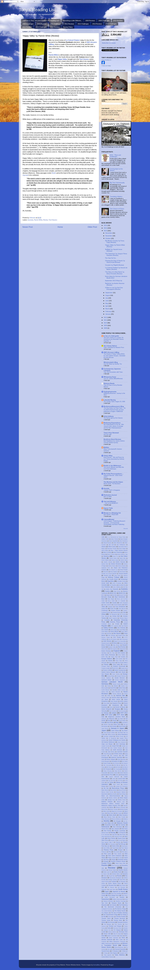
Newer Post (27, 227)
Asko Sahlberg (117, 587)
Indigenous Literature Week (116, 716)
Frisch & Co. (115, 668)
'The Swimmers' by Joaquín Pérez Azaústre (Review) (116, 254)
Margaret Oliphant (121, 792)
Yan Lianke (110, 949)
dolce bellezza (109, 416)
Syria (126, 899)
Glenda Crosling (116, 684)
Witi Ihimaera (117, 943)
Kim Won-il (125, 767)
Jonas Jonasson (121, 742)
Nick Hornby (107, 830)
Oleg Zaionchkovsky (107, 836)
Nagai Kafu (110, 823)
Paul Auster (125, 846)
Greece (116, 686)
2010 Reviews (118, 20)
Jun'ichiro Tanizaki (122, 751)
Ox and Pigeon (122, 840)
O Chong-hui (122, 832)
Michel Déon (105, 809)
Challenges (105, 610)
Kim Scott (118, 767)
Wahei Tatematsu (113, 937)
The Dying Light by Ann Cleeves (113, 418)
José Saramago (120, 744)
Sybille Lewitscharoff (118, 899)
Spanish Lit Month (119, 891)
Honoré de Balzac (120, 707)
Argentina (110, 581)
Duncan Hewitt (106, 637)
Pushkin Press (106, 863)
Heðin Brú (110, 695)
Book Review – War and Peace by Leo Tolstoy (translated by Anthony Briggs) (114, 459)
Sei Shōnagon (122, 881)
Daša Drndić (114, 629)
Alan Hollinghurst (121, 544)
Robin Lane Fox (107, 872)
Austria (107, 591)
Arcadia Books (113, 579)
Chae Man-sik (122, 608)
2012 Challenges (83, 24)
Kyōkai (117, 774)
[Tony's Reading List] (103, 63)
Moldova (125, 819)
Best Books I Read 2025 (111, 514)
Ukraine (126, 928)
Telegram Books (116, 903)
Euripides (123, 656)
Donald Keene (121, 635)
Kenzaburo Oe (116, 761)
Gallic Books (121, 672)
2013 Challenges (111, 24)
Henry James (124, 701)
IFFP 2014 (120, 715)
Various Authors (112, 931)
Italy (117, 722)
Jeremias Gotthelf (108, 736)
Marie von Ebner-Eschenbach (111, 796)
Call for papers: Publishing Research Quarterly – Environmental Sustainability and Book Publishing (114, 522)
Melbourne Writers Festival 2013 (113, 803)
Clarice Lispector (113, 618)
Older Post (92, 227)
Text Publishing (123, 905)
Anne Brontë (123, 571)
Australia (30, 220)
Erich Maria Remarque (108, 655)
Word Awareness (119, 947)
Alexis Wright (122, 548)
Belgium (108, 595)
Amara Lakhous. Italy (122, 554)
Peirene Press (108, 850)
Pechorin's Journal (110, 495)
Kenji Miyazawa (122, 759)
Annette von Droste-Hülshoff (109, 573)
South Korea (123, 889)
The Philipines (105, 912)
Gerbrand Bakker (107, 680)
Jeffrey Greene (111, 734)
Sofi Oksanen (121, 887)
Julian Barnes (111, 751)
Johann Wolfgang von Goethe (117, 740)
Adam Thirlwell (114, 539)
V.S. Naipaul (117, 930)
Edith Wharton (107, 641)
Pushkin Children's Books (118, 861)
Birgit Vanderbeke (120, 597)
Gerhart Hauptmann (120, 679)
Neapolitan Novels (110, 825)
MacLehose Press (118, 788)
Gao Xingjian (105, 674)
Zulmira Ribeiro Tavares (107, 956)
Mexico (111, 807)
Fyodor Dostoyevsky (120, 670)
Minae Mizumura (106, 819)
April (107, 306)
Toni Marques (107, 924)
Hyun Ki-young (122, 711)
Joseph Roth (115, 746)
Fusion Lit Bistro (107, 670)
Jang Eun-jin (105, 728)
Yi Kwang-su (115, 951)
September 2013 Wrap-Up (113, 280)
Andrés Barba (124, 560)
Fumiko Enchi (124, 668)
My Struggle (117, 821)
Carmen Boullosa (117, 604)
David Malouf (122, 629)
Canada (114, 602)
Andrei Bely (122, 558)
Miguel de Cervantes (117, 811)
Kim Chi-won (116, 763)
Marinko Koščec (113, 797)
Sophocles (104, 889)
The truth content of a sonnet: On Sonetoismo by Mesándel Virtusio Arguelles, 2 (114, 339)
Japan (104, 730)
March (107, 308)
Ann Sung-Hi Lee (113, 569)
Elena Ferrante (106, 645)
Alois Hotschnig (117, 552)
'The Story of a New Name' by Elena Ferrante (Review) (114, 272)
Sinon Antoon (122, 885)
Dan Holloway (121, 627)
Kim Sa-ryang (110, 767)
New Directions (117, 827)
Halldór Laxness (121, 689)
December (109, 233)
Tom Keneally (111, 922)
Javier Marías (115, 730)
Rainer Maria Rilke (120, 863)
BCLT (103, 595)
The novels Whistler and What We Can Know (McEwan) (114, 468)
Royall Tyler (112, 875)
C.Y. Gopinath (121, 600)
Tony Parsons (118, 924)
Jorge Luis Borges (107, 744)
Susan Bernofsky (110, 897)
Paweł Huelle (115, 848)
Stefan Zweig (105, 893)
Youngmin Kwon (123, 953)
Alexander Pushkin (112, 548)
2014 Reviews (27, 27)
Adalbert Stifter (105, 539)
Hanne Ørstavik (115, 691)
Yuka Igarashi (107, 955)
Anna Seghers (113, 571)
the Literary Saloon (110, 346)
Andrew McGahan (116, 564)
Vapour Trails (108, 508)
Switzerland (105, 899)
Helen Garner (116, 699)
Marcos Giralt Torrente (107, 792)
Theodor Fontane (121, 916)
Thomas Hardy (106, 920)
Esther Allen (105, 656)
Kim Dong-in (124, 763)
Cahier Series (105, 602)
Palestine (118, 842)
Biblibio (106, 447)
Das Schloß (105, 629)
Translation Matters (116, 196)
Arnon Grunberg (116, 583)
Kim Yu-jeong (116, 769)
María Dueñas (113, 794)
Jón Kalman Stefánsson (108, 742)
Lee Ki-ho (120, 780)
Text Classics (53, 220)
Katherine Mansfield (116, 757)
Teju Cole (105, 903)
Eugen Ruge (114, 656)
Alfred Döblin (105, 550)
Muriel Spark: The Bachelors (112, 483)
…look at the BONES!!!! (111, 503)
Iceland (114, 713)
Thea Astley (111, 916)
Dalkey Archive (108, 627)
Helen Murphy (114, 701)
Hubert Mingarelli (107, 709)
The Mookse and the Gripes (113, 482)
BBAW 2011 (122, 593)
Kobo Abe (125, 769)
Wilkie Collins (119, 939)
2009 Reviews (90, 20)
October (108, 238)
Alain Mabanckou (118, 542)
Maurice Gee (121, 801)
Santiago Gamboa (112, 879)
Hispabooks (115, 705)
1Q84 (103, 537)
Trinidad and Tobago (115, 926)
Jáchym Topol (107, 724)
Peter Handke (118, 853)
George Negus (110, 676)
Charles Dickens (115, 610)
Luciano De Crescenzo (122, 786)
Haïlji (113, 689)
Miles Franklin (121, 817)
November (109, 236)
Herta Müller (107, 703)
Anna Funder (124, 569)
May (107, 303)
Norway (113, 832)
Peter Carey (107, 853)
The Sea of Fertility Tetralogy (119, 912)
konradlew (96, 965)
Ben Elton (114, 595)
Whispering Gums (110, 377)
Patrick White (38, 220)
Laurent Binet (122, 778)
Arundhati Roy (122, 585)
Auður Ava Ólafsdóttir (112, 589)
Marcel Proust (122, 790)
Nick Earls (125, 828)
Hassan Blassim (116, 693)
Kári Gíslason (114, 755)
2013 (105, 230)
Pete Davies (116, 851)
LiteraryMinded (109, 519)
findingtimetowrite (110, 391)
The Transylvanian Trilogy (110, 914)
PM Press (106, 859)
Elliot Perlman (122, 647)
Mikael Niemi (110, 813)
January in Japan (117, 728)
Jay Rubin (125, 730)
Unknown (32, 217)
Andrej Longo (114, 560)
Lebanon (104, 780)
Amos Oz (115, 556)
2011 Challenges (55, 24)
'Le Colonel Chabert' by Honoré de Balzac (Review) (116, 268)
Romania (125, 874)
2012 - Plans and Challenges (115, 155)
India (103, 716)
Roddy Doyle (117, 872)
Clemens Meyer (123, 618)
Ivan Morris (125, 722)
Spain (107, 891)
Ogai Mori (114, 834)
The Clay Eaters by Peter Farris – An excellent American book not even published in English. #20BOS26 (115, 409)
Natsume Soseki (122, 823)
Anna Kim (105, 571)
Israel (103, 722)
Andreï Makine (105, 560)
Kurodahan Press (108, 774)
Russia (119, 876)
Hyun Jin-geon (112, 711)
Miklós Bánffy (113, 815)
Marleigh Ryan (111, 799)
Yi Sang (106, 953)
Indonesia (104, 718)
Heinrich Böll (120, 695)
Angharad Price (106, 567)
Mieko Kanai (106, 811)
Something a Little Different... (72, 20)
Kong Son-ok (118, 771)
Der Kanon (117, 633)
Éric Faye (112, 653)
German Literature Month (112, 682)
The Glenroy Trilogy (120, 909)
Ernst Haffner (121, 654)
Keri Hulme (125, 761)
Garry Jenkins (116, 674)
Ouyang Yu (113, 840)
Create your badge (106, 65)
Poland (113, 859)
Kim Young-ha (107, 769)
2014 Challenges (41, 27)
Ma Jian (106, 788)
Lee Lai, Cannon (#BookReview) (113, 378)
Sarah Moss (122, 879)
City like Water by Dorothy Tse (113, 364)
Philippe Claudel (112, 857)
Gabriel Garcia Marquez (108, 672)
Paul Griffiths (106, 848)
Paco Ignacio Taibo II (107, 842)
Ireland (114, 720)
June (107, 300)
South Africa (112, 889)
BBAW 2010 (113, 593)
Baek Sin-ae (117, 591)
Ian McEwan (105, 713)
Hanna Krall (105, 691)
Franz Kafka (116, 664)
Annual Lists (107, 575)
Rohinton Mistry (116, 874)
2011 (105, 320)
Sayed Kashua (105, 881)
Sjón (103, 887)
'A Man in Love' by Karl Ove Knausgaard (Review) (114, 288)
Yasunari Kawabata (120, 949)
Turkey (109, 928)
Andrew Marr (105, 564)
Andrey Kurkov (112, 565)
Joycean (25, 175)
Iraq (109, 720)
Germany (105, 684)
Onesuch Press (118, 836)
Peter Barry (125, 851)
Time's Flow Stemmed (111, 433)
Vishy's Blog (108, 455)
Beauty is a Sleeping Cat (112, 513)
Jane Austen (113, 726)
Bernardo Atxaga (106, 597)
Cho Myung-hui (113, 614)
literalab (106, 488)
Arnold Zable (105, 583)
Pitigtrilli (126, 857)
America (106, 556)
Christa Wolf (116, 616)
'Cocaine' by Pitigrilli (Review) (114, 265)
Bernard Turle (122, 595)
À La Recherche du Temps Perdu (116, 537)
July (106, 298)
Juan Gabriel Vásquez (116, 748)
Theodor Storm (106, 918)
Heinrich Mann (116, 697)
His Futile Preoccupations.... (113, 474)
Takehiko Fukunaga (121, 901)
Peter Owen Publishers (115, 855)
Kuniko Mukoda (124, 772)
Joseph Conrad (105, 746)
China (103, 614)
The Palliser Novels (120, 911)
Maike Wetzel (105, 790)
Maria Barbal (105, 794)
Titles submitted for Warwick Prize (114, 347)
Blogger (111, 965)
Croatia (117, 624)
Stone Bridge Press (113, 895)
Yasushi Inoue (105, 951)
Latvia (113, 778)
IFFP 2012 (124, 713)
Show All (126, 528)
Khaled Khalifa (106, 763)
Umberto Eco (107, 930)
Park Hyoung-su (112, 844)
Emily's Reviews (106, 651)
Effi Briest (114, 643)
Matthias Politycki (107, 801)
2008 (105, 328)
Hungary (117, 709)
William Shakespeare (107, 943)
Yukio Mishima (120, 955)
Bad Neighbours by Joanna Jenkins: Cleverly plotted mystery (114, 441)
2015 (105, 225)
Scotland (113, 881)
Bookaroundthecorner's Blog (114, 406)
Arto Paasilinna (113, 585)
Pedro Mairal (124, 848)
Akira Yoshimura (123, 541)
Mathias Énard (121, 799)
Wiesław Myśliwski (107, 939)
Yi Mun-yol (125, 951)
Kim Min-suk (117, 765)
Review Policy (68, 27)
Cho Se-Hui (123, 614)
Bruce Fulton (111, 600)
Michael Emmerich (120, 807)
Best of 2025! (108, 496)
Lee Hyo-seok (112, 780)
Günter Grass (122, 688)
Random (105, 865)
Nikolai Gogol (105, 832)
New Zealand (115, 828)
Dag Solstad (124, 625)
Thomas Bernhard (119, 918)
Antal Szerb (117, 575)
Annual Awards (123, 573)
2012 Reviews (69, 24)
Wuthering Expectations (112, 423)
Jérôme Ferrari (119, 736)
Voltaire (121, 935)
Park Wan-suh (105, 846)
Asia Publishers (106, 587)
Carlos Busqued (123, 602)
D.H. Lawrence (115, 625)
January (108, 314)
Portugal (106, 861)
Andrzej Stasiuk (122, 565)
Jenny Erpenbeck (123, 734)
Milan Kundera (123, 815)
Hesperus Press (116, 703)
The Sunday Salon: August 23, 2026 (114, 401)
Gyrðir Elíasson (106, 689)
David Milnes (105, 631)
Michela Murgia (124, 809)
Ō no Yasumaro (106, 834)
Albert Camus (112, 546)
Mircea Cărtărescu (116, 819)
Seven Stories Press (114, 883)
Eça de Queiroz (113, 639)
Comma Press (115, 622)
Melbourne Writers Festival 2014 (111, 805)
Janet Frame (122, 726)
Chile (124, 612)
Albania (104, 546)
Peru (110, 852)
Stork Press (124, 895)
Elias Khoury (116, 645)
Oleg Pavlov (122, 834)
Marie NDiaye (122, 794)
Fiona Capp (119, 660)
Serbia (103, 883)
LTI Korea (110, 786)
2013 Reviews (97, 24)
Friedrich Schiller (106, 668)
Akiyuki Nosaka (107, 542)
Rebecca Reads (109, 383)
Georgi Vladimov (106, 678)
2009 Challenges (104, 20)
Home (60, 227)
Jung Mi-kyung (107, 753)
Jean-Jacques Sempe (109, 732)
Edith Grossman (123, 639)
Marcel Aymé (113, 790)
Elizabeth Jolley (112, 647)
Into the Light (107, 434)
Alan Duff (111, 544)
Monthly (106, 821)
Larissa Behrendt (114, 776)
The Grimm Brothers (107, 910)
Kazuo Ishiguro (111, 759)
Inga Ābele (120, 718)
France (106, 664)
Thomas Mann (118, 920)
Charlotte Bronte (117, 612)
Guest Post (113, 688)
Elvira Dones (105, 648)
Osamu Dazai (122, 838)
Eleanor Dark (122, 643)
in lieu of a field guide (111, 336)
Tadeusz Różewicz (108, 901)
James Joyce (117, 724)
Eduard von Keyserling (120, 641)
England (116, 651)
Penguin (120, 850)
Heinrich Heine (105, 697)
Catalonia (110, 606)
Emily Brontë (122, 648)
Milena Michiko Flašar (109, 817)
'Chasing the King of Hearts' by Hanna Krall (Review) (115, 261)
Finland (110, 660)
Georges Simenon (121, 676)
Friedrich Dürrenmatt (119, 666)
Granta (109, 686)
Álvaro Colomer (111, 554)
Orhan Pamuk (111, 838)
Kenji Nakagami (105, 761)
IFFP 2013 (108, 715)
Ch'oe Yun (113, 608)
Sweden (122, 897)
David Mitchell (115, 631)
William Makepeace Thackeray (117, 941)
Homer (111, 707)
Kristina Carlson (114, 772)
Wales (123, 937)
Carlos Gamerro (107, 604)
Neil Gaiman (121, 825)
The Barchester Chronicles (112, 907)
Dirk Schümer (111, 635)
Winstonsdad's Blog (111, 362)
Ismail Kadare (122, 720)
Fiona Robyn (112, 662)
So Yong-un (111, 887)
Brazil (103, 599)
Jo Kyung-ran (112, 738)
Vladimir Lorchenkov (112, 935)
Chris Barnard (105, 616)
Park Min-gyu (122, 844)
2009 (105, 325)
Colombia (107, 620)
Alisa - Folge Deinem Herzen (119, 550)
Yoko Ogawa (113, 953)
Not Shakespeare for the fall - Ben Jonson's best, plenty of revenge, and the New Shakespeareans (114, 426)
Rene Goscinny (115, 865)
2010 (105, 323)
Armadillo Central (121, 581)
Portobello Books (123, 859)
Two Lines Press (117, 928)
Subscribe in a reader (109, 43)
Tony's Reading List (37, 9)
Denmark (109, 633)
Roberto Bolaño (123, 870)
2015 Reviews (55, 27)
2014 (105, 228)
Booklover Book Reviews (112, 439)
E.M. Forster (117, 637)
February (108, 311)
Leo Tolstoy (110, 782)
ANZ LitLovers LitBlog (111, 352)
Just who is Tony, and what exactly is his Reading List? (41, 20)
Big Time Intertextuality (117, 182)
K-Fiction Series (117, 753)
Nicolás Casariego (119, 830)
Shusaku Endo (112, 885)
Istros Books (110, 722)
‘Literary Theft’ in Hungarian (112, 490)
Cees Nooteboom (120, 606)
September (109, 292)
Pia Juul (120, 857)
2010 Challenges (28, 24)
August (107, 295)
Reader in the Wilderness (112, 465)
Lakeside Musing (110, 400)
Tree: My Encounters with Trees (113, 372)
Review (45, 220)
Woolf (54, 173)
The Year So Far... (111, 258)
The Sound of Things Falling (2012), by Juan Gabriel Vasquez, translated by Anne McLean (114, 355)
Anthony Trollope (113, 577)
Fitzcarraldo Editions (122, 662)
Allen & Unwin (107, 552)
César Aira (105, 608)
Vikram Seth (107, 934)
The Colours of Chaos (117, 208)
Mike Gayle (118, 813)
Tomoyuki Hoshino (122, 922)
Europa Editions (107, 658)
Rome (105, 875)
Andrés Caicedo (108, 562)
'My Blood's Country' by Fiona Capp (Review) (114, 241)
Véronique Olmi (123, 932)
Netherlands (105, 827)
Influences (112, 718)
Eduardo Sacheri (106, 643)
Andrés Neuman (120, 562)
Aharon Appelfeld (113, 541)
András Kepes (113, 558)
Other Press (105, 840)
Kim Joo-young (107, 765)
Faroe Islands (119, 658)
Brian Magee (111, 599)
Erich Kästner (121, 653)
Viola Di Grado (117, 933)
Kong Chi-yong (108, 771)
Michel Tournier (114, 809)
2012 (105, 317)
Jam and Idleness (110, 501)
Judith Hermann (117, 750)
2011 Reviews (42, 24)
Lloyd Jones (116, 784)
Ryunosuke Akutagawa (115, 877)
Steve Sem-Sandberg (116, 893)
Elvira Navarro (113, 648)
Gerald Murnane (120, 678)
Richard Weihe (112, 870)
